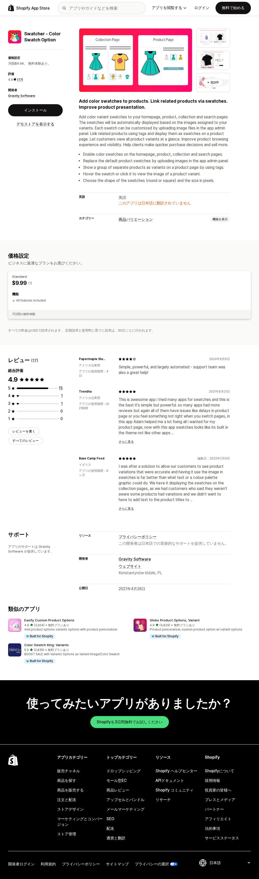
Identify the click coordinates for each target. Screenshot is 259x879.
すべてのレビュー (25, 440)
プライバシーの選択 (152, 864)
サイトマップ (117, 864)
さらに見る (126, 442)
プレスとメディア (220, 799)
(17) (20, 79)
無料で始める (233, 7)
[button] (66, 629)
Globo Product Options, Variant (175, 620)
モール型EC (116, 780)
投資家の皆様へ (218, 790)
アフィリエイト (218, 818)
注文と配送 (66, 799)
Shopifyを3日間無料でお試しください (130, 722)
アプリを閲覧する (167, 7)
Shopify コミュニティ (174, 790)
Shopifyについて (219, 770)
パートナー (214, 809)
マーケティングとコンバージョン (80, 821)
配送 (110, 828)
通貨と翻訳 (115, 838)
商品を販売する (70, 790)
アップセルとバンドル (125, 799)
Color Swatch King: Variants (46, 645)
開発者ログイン (21, 864)
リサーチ (163, 799)
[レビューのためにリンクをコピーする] (108, 359)
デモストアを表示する (35, 124)
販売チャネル (68, 770)
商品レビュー (117, 790)
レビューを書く (23, 431)
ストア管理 (66, 834)
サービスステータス (222, 838)
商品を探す (66, 780)
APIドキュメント (170, 780)
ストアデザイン (70, 809)
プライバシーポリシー (138, 536)
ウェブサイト (130, 566)
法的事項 (212, 828)
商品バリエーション (136, 219)
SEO (110, 818)
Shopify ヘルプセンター (176, 770)
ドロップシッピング (123, 770)
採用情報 (212, 780)
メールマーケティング (125, 809)
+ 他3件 (213, 82)
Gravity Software (21, 96)
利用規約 (48, 864)
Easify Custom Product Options (49, 620)
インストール (35, 110)
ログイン (201, 7)
